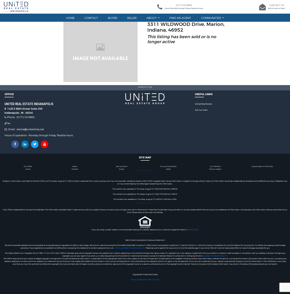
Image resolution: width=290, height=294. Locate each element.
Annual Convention (168, 166)
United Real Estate (203, 104)
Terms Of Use (153, 279)
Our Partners (215, 166)
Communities (211, 18)
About (152, 18)
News (74, 166)
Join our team (201, 110)
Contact (91, 18)
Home (70, 18)
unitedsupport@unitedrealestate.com (129, 248)
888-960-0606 (192, 229)
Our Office (28, 166)
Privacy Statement (139, 279)
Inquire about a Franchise (262, 166)
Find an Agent (180, 18)
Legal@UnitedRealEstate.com (215, 256)
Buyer (112, 18)
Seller (132, 18)
